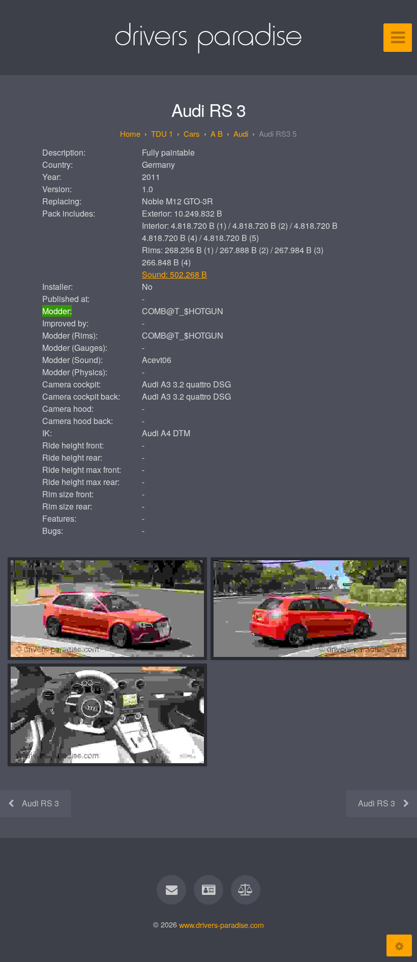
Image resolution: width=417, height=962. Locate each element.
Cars (192, 133)
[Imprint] (208, 890)
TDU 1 (162, 133)
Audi (240, 133)
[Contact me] (171, 890)
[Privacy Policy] (246, 890)
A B (217, 133)
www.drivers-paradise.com (221, 924)
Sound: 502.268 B (174, 274)
